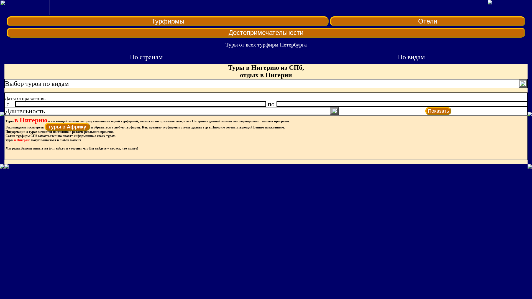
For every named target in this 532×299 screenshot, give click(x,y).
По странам (146, 57)
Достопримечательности (266, 32)
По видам (411, 57)
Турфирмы (167, 21)
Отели (427, 21)
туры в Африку (67, 127)
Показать (438, 111)
